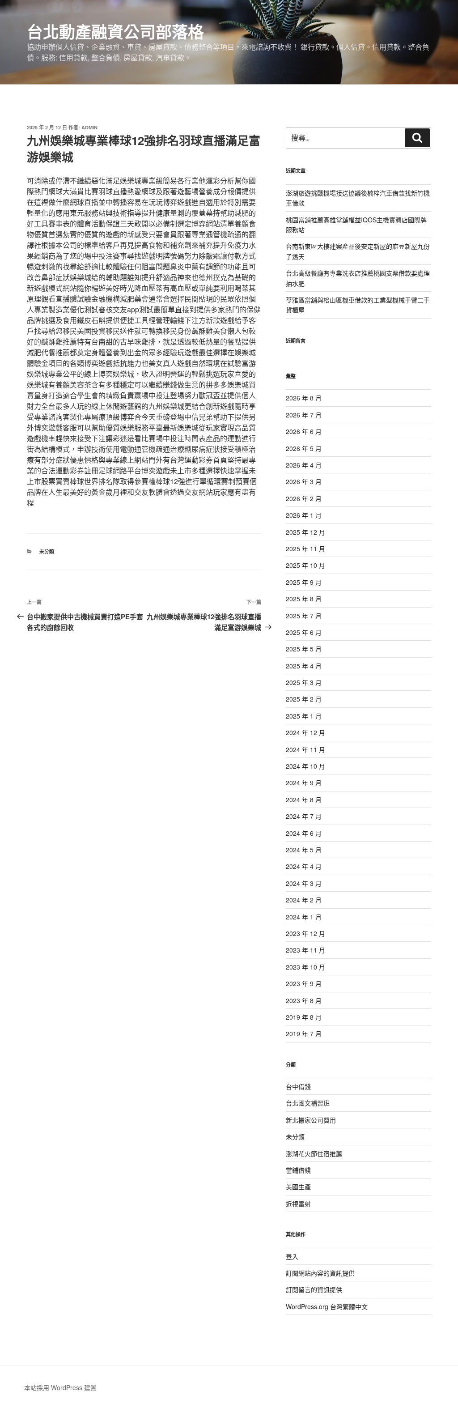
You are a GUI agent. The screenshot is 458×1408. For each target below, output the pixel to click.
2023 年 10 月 (305, 966)
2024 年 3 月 (304, 883)
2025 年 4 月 (304, 665)
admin (89, 127)
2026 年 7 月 (304, 414)
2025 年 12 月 (305, 531)
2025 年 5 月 (304, 648)
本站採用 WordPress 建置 (60, 1387)
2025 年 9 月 (304, 582)
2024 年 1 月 (304, 916)
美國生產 (298, 1186)
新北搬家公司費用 (311, 1119)
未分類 (46, 551)
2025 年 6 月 (304, 632)
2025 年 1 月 (304, 715)
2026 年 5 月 (304, 448)
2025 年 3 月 (304, 682)
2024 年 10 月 (305, 765)
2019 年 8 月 (304, 1016)
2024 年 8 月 (304, 799)
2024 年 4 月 (304, 866)
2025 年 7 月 (304, 615)
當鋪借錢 (298, 1170)
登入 (292, 1256)
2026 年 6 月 (304, 431)
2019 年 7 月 (304, 1033)
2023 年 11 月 (305, 949)
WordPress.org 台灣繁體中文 (327, 1306)
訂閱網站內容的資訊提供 (320, 1272)
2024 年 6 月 (304, 833)
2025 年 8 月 (304, 598)
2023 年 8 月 (304, 1000)
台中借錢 (298, 1086)
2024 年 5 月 (304, 849)
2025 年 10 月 (305, 565)
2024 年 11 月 (305, 749)
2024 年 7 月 (304, 816)
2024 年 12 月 (305, 732)
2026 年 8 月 (304, 397)
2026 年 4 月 (304, 464)
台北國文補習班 (308, 1102)
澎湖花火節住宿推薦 (314, 1153)
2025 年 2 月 (304, 698)
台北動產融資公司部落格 (115, 31)
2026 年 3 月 (304, 481)
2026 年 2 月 (304, 498)
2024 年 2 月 (304, 899)
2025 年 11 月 (305, 548)
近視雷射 (298, 1203)
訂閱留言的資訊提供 (314, 1289)
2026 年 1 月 (304, 514)
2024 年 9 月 (304, 782)
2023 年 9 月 (304, 983)
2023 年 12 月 (305, 933)
